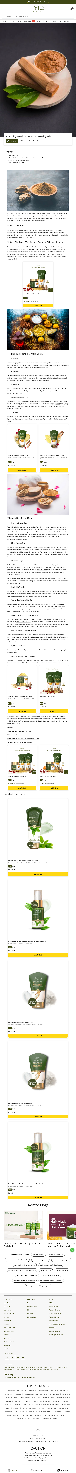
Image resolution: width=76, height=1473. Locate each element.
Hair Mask (30, 1313)
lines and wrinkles (25, 527)
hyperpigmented (22, 419)
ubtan (33, 213)
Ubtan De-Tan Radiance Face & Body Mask (20, 696)
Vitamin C (65, 1401)
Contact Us (52, 1327)
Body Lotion (7, 1345)
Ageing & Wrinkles (62, 1397)
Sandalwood (45, 1404)
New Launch (29, 21)
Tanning (47, 1401)
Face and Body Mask (31, 1394)
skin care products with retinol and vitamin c (22, 1270)
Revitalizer (16, 1415)
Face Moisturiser (9, 1313)
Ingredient (46, 21)
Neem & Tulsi (27, 1404)
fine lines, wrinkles (22, 406)
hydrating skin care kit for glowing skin (38, 1286)
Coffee (30, 1411)
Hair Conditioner (32, 1306)
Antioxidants (11, 375)
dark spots (34, 406)
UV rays (44, 606)
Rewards (53, 21)
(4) (20, 404)
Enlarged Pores (37, 1401)
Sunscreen (7, 1324)
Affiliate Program (54, 1331)
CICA (36, 1411)
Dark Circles (18, 1401)
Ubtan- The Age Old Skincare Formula (19, 731)
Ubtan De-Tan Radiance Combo (17, 776)
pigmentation (46, 547)
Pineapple (32, 1408)
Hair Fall (18, 1418)
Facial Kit (56, 1394)
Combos (19, 21)
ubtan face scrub (46, 1270)
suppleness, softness (22, 367)
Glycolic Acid (57, 1411)
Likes (13, 141)
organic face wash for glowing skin (17, 1260)
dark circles (50, 365)
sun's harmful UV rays (13, 572)
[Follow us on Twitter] (12, 1357)
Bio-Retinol (55, 1404)
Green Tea (7, 1404)
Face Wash (7, 1303)
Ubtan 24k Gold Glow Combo (31, 294)
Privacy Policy (53, 1306)
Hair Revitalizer (31, 1317)
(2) (56, 365)
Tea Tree (41, 1408)
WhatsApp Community (56, 1334)
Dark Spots (36, 1397)
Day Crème (7, 1317)
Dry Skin (27, 1401)
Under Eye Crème (9, 1342)
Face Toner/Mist (9, 1331)
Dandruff (64, 1415)
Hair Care (12, 21)
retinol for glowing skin (56, 1254)
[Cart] (71, 9)
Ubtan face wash (18, 565)
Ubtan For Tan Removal (14, 735)
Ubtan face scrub (42, 569)
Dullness (8, 1401)
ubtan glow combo (62, 1270)
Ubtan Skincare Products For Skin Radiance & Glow (23, 738)
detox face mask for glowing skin (27, 1275)
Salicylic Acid (63, 1408)
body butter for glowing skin (50, 1275)
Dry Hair (27, 1418)
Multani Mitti (45, 1411)
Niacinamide (8, 1411)
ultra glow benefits (38, 1254)
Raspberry (16, 1408)
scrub (14, 232)
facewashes (46, 235)
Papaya (24, 1408)
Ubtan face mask (33, 578)
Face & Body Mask (9, 1327)
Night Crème (7, 1320)
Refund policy (53, 1320)
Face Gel (6, 1349)
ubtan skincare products (40, 1260)
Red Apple (56, 1401)
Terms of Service (54, 1317)
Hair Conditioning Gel (51, 1415)
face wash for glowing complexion (24, 1281)
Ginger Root (45, 1418)
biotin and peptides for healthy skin (51, 1265)
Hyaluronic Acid (51, 1408)
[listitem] (29, 140)
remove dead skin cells (60, 591)
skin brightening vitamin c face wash (51, 1281)
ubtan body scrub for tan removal (24, 1265)
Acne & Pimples (25, 1397)
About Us (67, 21)
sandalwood (24, 375)
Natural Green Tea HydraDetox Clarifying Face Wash (23, 860)
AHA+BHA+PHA (20, 1411)
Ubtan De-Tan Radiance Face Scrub (18, 455)
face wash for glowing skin (61, 1260)
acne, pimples (40, 365)
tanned (58, 404)
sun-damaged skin (25, 549)
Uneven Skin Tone (48, 1397)
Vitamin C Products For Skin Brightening (19, 742)
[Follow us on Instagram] (18, 1357)
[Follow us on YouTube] (23, 1357)
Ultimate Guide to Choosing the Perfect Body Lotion (22, 1245)
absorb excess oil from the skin (50, 401)
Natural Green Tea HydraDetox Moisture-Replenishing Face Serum (27, 941)
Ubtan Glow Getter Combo (47, 696)
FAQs (51, 1303)
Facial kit (6, 1334)
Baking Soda (66, 1404)
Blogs (60, 21)
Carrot (36, 1404)
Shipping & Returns (55, 1313)
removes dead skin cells (23, 621)
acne (29, 547)
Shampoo (29, 1303)
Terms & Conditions (55, 1310)
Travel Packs (7, 1338)
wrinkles (49, 419)
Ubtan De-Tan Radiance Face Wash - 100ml (52, 455)
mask (20, 232)
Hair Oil (29, 1310)
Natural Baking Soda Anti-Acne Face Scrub (20, 1022)
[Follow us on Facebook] (7, 1357)
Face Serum (7, 1310)
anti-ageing (52, 406)
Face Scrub (7, 1306)
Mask (9, 1415)
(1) (34, 237)
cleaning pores (17, 388)
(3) (48, 380)
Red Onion (35, 1418)
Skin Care (4, 21)
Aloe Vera (17, 1404)
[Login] (67, 9)
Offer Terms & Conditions (57, 1324)
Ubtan (9, 230)
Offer (39, 21)
